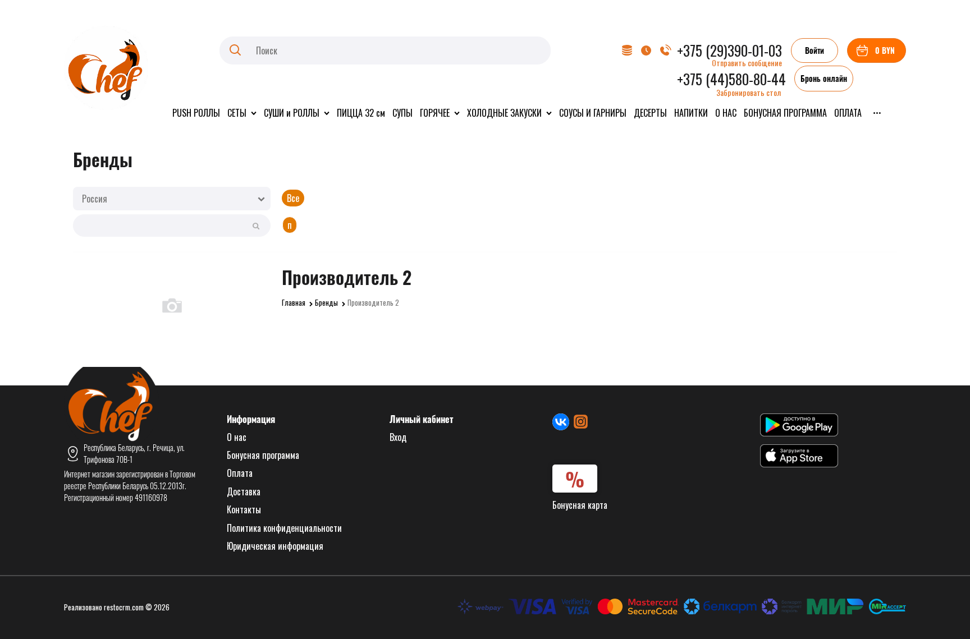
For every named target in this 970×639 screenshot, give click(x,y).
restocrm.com (124, 607)
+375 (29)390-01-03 (729, 50)
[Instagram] (581, 422)
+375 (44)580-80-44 (731, 78)
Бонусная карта (579, 505)
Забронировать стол (748, 92)
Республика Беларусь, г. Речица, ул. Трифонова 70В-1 (134, 453)
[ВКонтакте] (560, 421)
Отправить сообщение (747, 62)
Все (293, 198)
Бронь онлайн (823, 78)
